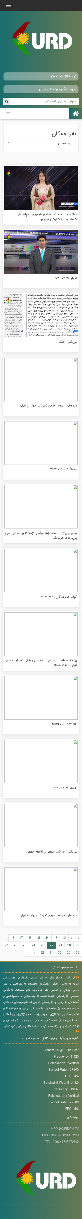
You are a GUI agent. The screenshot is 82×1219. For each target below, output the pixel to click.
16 (29, 938)
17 (21, 938)
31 (50, 952)
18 (12, 938)
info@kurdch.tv (65, 1129)
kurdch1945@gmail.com (59, 1135)
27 (6, 945)
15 (38, 938)
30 (59, 952)
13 (55, 938)
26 (15, 945)
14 (47, 938)
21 (60, 945)
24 (33, 945)
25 (24, 945)
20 (69, 945)
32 (42, 952)
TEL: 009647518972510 (62, 1142)
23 (42, 945)
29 (68, 952)
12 (64, 938)
